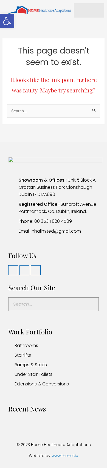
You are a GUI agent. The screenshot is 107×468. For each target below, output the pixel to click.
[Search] (91, 304)
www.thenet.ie (65, 455)
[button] (7, 21)
